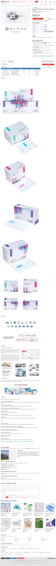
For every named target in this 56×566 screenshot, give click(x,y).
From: (4, 486)
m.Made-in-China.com (30, 561)
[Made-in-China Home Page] (5, 2)
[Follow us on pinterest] (53, 558)
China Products (15, 560)
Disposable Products (14, 548)
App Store (3, 558)
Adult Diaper (18, 473)
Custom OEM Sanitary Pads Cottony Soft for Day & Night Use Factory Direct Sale (39, 529)
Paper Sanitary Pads (34, 552)
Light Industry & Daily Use (6, 5)
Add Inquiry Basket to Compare (16, 31)
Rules (54, 4)
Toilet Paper (8, 548)
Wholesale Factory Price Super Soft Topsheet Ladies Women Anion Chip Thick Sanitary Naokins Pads (38, 514)
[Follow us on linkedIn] (54, 558)
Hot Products (11, 560)
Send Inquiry (38, 18)
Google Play (8, 558)
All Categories (3, 4)
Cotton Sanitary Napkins (21, 548)
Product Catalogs (12, 536)
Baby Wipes (25, 473)
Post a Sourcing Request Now (23, 497)
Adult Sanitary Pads (48, 552)
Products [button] (14, 1)
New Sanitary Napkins (28, 5)
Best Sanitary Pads (41, 552)
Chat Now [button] (50, 18)
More (1, 555)
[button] (34, 1)
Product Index (42, 560)
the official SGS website (20, 448)
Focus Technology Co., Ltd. (22, 563)
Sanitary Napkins (22, 5)
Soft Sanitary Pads (10, 554)
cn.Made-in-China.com (35, 561)
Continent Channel (37, 560)
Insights (45, 560)
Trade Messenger (13, 558)
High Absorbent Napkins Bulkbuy (19, 554)
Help (40, 4)
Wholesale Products (28, 560)
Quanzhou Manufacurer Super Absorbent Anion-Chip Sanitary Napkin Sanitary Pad (50, 514)
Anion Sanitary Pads (4, 554)
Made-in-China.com (24, 561)
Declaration (36, 563)
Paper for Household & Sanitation (15, 5)
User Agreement (32, 563)
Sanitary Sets (12, 552)
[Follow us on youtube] (52, 558)
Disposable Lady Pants (44, 539)
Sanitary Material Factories (27, 552)
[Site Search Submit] (36, 1)
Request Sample (47, 20)
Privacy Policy (40, 563)
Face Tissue (29, 473)
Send (7, 497)
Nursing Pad (22, 473)
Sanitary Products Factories (5, 552)
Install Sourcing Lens (21, 558)
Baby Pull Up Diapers (17, 539)
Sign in (54, 2)
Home (1, 5)
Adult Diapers (3, 548)
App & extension (45, 4)
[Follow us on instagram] (51, 558)
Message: (4, 490)
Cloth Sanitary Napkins (29, 548)
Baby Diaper (11, 473)
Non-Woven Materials (34, 473)
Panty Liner (15, 473)
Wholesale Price (33, 560)
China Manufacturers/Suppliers (21, 560)
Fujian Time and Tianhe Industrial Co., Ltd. (39, 11)
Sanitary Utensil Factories (18, 552)
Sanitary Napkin (7, 473)
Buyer (36, 4)
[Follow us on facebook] (48, 558)
